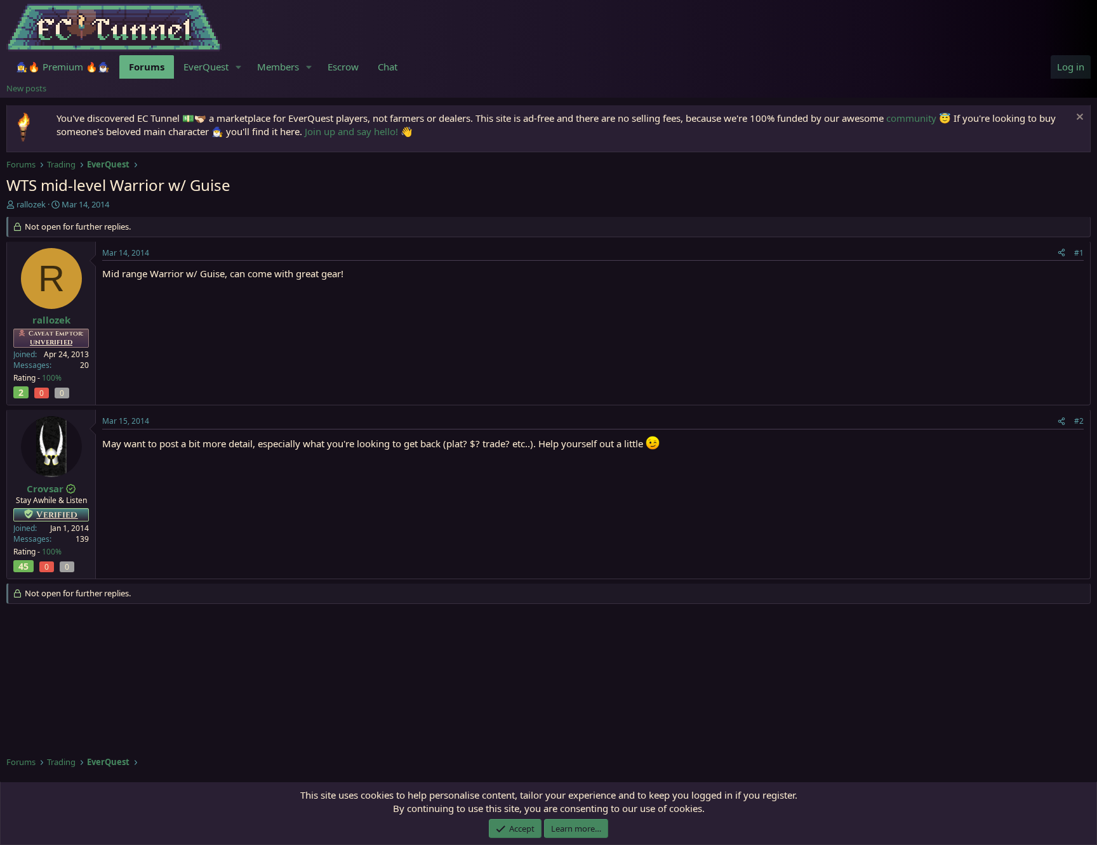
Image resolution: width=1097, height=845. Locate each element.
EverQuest (206, 66)
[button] (239, 67)
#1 (1079, 252)
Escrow (343, 66)
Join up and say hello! (351, 131)
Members (278, 66)
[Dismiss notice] (1078, 118)
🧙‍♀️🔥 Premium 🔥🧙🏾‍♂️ (63, 66)
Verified (56, 515)
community (911, 118)
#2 (1079, 421)
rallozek (31, 204)
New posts (26, 88)
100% (52, 377)
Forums (146, 66)
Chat (387, 66)
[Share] (1061, 253)
